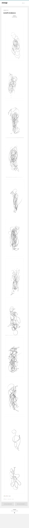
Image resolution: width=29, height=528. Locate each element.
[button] (14, 512)
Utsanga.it (14, 509)
